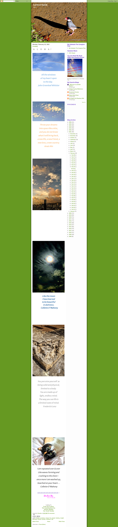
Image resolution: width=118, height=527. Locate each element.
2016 (70, 221)
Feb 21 (73, 170)
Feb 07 (73, 197)
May (71, 147)
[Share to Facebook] (38, 516)
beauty (37, 518)
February (72, 153)
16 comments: (51, 513)
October (72, 137)
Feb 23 (73, 164)
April (71, 149)
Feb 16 (73, 180)
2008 (70, 236)
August (72, 141)
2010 (70, 232)
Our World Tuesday (48, 511)
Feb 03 (73, 205)
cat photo (42, 518)
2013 (70, 226)
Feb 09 (73, 193)
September (73, 139)
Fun (50, 518)
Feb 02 (73, 207)
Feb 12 (73, 188)
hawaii (53, 518)
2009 (70, 234)
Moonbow (35, 519)
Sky (52, 519)
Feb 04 (73, 203)
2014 (70, 224)
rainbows (48, 519)
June (71, 145)
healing (58, 518)
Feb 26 (73, 159)
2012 (70, 228)
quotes (44, 519)
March (72, 151)
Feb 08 (73, 195)
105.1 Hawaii (72, 53)
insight (62, 518)
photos (40, 519)
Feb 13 (73, 186)
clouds (47, 518)
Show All (83, 102)
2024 (70, 126)
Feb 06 (73, 199)
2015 (70, 222)
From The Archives (48, 506)
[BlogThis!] (35, 516)
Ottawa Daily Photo (74, 95)
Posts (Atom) (42, 524)
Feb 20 (73, 172)
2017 (70, 219)
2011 (70, 230)
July (71, 143)
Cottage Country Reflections (76, 89)
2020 (70, 213)
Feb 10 (73, 192)
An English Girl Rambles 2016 (76, 98)
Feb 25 (73, 161)
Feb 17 (73, 178)
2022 (70, 130)
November (73, 135)
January (72, 211)
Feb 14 (73, 184)
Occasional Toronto (74, 92)
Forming (35, 46)
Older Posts (62, 521)
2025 (70, 124)
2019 (70, 215)
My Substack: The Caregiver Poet (77, 48)
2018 (70, 217)
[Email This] (33, 516)
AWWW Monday (48, 509)
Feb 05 (73, 201)
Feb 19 (73, 174)
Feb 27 (73, 157)
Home (48, 521)
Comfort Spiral (40, 5)
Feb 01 (73, 209)
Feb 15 (73, 182)
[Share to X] (36, 516)
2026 (70, 122)
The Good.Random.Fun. (48, 508)
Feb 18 (73, 176)
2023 (70, 128)
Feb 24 (73, 162)
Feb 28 (73, 155)
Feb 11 (73, 190)
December (73, 133)
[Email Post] (49, 514)
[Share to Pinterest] (39, 516)
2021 (70, 131)
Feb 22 (73, 166)
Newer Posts (36, 521)
